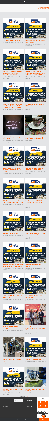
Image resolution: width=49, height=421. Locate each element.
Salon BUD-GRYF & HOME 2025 (34, 359)
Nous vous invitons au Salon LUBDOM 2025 (33, 296)
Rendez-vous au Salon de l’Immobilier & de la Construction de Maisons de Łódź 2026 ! (35, 73)
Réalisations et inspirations (30, 406)
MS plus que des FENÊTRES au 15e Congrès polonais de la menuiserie (34, 202)
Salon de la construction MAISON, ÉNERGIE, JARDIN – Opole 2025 (13, 265)
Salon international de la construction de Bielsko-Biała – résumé (35, 328)
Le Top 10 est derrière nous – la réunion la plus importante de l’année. (12, 169)
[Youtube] (47, 412)
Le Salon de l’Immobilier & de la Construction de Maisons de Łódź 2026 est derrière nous (12, 73)
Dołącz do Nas (6, 400)
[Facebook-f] (38, 412)
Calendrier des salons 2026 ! (11, 40)
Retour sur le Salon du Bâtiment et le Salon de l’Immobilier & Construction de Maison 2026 (13, 106)
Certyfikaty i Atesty (30, 401)
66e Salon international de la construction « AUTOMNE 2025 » (13, 201)
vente (28, 403)
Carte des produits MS (5, 406)
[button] (24, 2)
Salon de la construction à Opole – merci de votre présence (35, 234)
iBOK (3, 403)
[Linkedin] (44, 412)
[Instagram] (41, 412)
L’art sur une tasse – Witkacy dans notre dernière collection (34, 137)
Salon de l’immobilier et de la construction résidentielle (34, 168)
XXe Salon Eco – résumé (10, 233)
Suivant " (28, 396)
